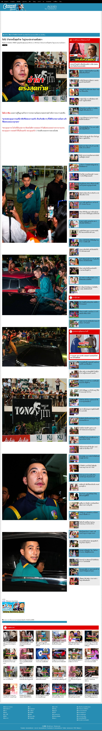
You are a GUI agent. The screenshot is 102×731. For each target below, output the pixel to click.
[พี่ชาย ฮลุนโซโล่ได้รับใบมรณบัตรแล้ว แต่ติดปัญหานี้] (59, 671)
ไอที (55, 712)
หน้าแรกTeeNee (7, 42)
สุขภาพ (6, 718)
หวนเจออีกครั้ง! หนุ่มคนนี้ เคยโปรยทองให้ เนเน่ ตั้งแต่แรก (89, 363)
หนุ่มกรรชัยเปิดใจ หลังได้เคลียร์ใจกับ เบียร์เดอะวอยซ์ (88, 250)
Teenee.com (57, 726)
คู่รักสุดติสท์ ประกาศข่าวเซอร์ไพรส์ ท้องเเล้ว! (58, 643)
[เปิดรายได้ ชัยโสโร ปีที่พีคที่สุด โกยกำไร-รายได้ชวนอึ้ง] (74, 242)
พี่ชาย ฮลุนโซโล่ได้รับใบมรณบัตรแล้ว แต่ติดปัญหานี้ (59, 678)
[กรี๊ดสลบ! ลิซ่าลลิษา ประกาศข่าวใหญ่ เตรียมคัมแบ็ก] (74, 581)
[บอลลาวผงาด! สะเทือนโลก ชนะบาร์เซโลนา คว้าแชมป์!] (74, 323)
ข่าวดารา (6, 1)
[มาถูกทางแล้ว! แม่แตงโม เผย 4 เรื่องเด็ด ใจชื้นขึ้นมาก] (74, 223)
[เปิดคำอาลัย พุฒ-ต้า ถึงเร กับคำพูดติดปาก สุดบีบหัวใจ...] (74, 139)
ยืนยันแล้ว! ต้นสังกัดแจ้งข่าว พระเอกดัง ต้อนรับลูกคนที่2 (26, 678)
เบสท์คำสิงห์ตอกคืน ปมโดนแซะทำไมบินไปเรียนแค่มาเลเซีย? (26, 644)
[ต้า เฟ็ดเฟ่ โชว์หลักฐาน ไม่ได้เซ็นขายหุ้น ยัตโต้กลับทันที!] (74, 289)
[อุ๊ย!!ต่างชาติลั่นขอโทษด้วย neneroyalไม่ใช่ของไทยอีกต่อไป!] (27, 653)
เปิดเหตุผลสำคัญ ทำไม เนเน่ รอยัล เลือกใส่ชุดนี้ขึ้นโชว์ (89, 128)
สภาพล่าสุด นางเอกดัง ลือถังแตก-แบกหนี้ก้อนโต (10, 678)
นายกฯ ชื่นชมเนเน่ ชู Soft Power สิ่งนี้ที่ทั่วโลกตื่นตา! (88, 118)
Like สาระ (24, 1)
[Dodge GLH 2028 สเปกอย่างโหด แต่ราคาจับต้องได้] (59, 653)
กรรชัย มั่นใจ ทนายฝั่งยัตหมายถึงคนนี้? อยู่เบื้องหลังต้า (88, 99)
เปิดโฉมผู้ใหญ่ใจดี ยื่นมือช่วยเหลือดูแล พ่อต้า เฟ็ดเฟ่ (75, 643)
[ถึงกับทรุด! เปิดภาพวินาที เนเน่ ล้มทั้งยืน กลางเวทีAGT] (74, 148)
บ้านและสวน (57, 714)
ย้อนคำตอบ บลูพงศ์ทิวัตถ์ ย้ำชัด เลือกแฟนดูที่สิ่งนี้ (88, 494)
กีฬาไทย (37, 42)
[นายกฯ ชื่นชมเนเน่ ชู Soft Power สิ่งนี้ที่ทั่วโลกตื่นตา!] (74, 120)
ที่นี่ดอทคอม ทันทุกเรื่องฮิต (12, 601)
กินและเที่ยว (32, 716)
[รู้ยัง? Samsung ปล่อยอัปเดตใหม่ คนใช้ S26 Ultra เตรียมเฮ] (43, 636)
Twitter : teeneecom (67, 728)
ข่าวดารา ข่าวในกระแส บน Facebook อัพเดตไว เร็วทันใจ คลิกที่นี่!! (18, 619)
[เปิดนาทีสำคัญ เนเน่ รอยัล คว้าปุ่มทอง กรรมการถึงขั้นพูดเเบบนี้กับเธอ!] (74, 214)
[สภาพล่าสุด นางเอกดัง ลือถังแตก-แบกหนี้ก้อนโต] (10, 671)
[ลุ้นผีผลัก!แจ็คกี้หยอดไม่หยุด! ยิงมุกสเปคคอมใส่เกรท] (74, 421)
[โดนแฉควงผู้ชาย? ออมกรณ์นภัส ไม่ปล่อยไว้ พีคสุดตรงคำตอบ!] (74, 571)
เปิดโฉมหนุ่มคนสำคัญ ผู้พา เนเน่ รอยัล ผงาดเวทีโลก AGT (88, 447)
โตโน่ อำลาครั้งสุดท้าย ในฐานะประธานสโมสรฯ (52, 42)
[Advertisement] (51, 21)
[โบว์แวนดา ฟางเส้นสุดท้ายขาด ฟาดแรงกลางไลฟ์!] (92, 653)
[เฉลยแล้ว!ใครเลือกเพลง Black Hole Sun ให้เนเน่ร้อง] (74, 92)
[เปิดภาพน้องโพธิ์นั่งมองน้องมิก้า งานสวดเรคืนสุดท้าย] (74, 270)
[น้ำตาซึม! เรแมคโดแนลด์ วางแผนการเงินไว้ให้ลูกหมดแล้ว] (74, 176)
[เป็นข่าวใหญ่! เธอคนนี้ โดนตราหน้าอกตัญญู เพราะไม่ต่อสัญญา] (92, 636)
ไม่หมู (34, 1)
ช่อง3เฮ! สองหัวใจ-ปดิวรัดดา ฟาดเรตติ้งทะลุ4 (42, 696)
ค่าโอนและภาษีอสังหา (83, 708)
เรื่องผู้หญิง (31, 718)
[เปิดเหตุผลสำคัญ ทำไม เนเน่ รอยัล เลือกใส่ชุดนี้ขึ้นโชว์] (74, 129)
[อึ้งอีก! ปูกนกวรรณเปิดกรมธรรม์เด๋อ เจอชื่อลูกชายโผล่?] (74, 158)
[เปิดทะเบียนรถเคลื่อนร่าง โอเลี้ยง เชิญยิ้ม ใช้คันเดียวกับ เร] (74, 111)
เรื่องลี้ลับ (31, 712)
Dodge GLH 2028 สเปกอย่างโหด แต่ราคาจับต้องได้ (59, 660)
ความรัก (55, 706)
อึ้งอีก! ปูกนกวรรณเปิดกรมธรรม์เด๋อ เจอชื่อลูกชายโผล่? (89, 156)
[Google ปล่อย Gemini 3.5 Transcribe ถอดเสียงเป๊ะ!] (43, 653)
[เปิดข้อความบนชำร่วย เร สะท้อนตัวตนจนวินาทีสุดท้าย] (74, 383)
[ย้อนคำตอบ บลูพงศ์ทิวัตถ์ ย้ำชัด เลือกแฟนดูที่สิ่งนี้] (74, 496)
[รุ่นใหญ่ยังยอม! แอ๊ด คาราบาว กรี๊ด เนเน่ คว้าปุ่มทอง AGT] (75, 671)
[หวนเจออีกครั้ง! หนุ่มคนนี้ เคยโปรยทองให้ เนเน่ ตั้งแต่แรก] (74, 365)
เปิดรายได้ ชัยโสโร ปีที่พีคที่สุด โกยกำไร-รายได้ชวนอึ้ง (89, 241)
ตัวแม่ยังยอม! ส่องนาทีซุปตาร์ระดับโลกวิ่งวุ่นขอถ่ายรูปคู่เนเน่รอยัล (89, 184)
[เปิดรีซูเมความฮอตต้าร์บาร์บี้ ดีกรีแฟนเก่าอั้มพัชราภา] (74, 515)
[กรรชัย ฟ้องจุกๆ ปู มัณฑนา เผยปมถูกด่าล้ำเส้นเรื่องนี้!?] (74, 83)
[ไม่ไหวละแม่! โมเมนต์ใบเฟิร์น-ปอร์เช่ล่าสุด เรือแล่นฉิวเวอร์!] (74, 477)
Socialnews (48, 1)
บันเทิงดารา (7, 708)
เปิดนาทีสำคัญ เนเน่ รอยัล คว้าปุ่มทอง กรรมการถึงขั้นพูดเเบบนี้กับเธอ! (89, 212)
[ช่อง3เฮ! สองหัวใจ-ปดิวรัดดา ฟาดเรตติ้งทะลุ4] (43, 689)
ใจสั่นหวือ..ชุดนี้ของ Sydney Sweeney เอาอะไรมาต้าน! (87, 523)
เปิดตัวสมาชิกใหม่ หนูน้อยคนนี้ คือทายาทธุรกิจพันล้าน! (88, 400)
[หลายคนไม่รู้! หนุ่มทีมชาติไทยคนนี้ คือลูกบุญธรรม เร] (92, 689)
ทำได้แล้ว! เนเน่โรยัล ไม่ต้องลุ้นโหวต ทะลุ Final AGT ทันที (88, 466)
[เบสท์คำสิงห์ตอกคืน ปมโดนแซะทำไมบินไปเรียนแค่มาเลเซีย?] (27, 636)
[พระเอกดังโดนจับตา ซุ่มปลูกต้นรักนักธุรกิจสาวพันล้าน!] (74, 543)
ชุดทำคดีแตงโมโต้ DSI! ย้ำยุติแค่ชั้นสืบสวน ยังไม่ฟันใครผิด (89, 259)
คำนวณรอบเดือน (82, 716)
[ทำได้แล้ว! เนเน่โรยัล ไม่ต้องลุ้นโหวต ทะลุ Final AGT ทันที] (74, 468)
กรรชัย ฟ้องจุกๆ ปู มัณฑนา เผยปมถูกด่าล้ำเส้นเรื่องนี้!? (88, 81)
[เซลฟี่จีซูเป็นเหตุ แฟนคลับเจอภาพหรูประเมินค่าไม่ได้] (74, 440)
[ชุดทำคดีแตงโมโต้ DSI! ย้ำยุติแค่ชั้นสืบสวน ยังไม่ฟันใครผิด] (74, 261)
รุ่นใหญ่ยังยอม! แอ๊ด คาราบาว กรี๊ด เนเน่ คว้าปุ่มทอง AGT (74, 679)
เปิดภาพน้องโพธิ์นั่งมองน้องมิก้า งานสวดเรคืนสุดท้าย (88, 269)
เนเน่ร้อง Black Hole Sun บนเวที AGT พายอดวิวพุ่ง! (9, 696)
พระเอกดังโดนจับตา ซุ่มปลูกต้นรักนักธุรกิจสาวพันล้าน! (88, 541)
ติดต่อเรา (78, 728)
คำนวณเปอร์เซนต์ (82, 710)
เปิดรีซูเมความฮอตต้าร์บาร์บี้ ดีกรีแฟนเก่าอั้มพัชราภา (88, 513)
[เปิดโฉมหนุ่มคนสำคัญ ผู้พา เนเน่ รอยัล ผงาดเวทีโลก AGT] (74, 449)
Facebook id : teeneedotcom (54, 728)
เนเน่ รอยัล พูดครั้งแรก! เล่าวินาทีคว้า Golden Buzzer (88, 203)
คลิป (6, 712)
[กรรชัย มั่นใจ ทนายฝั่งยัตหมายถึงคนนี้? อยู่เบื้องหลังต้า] (74, 101)
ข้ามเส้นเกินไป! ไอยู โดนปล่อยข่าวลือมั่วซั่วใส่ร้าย (25, 696)
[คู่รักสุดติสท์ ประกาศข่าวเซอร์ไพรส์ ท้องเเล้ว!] (59, 636)
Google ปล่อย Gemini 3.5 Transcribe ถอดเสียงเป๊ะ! (42, 660)
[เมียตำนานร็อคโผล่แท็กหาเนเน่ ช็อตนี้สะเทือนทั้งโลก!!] (74, 73)
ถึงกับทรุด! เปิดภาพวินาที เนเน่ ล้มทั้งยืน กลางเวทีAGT (88, 146)
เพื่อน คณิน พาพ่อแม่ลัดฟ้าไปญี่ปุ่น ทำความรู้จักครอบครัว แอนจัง (89, 372)
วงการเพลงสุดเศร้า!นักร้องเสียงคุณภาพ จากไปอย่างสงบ (9, 644)
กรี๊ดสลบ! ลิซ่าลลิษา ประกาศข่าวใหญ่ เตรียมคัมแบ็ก (88, 579)
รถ (43, 1)
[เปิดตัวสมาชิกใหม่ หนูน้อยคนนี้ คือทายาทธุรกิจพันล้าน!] (74, 402)
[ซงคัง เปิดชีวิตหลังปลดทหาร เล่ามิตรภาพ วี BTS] (75, 653)
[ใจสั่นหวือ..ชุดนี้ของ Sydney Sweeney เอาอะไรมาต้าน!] (74, 524)
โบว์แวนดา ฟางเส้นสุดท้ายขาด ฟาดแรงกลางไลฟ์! (91, 660)
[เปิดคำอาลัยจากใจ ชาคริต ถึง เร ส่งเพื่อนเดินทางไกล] (74, 195)
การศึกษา (55, 1)
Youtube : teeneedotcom (27, 728)
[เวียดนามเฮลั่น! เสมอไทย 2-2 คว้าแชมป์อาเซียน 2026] (74, 314)
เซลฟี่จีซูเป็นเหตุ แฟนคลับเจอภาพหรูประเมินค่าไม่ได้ (88, 438)
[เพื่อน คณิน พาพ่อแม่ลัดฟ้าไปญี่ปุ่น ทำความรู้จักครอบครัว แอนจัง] (74, 374)
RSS (75, 728)
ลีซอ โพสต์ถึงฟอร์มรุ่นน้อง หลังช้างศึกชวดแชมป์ (42, 678)
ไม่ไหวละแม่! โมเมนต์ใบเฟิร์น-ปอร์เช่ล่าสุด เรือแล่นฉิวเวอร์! (87, 475)
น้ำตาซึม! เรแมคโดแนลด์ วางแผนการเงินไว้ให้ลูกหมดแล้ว (88, 175)
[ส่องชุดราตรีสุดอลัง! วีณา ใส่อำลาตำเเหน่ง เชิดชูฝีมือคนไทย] (74, 553)
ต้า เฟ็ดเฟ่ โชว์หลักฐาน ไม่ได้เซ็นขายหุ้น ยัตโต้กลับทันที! (88, 288)
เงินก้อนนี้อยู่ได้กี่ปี (82, 718)
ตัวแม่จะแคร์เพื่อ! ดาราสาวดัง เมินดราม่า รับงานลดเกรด (9, 661)
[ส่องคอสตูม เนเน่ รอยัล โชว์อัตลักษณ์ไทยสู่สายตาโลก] (74, 458)
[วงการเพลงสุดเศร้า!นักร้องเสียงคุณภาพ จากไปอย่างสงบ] (10, 636)
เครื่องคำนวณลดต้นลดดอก (84, 706)
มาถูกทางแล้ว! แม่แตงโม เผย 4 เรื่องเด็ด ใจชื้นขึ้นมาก (88, 222)
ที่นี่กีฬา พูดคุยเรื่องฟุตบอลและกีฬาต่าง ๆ (23, 42)
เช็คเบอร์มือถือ (57, 716)
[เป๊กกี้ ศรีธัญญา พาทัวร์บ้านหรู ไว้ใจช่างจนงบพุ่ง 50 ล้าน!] (74, 392)
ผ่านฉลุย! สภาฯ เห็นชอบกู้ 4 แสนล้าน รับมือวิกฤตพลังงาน (91, 679)
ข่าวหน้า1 (13, 1)
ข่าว (6, 710)
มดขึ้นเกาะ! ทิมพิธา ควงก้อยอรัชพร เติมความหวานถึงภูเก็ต (89, 504)
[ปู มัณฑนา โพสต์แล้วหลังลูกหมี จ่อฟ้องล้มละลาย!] (74, 167)
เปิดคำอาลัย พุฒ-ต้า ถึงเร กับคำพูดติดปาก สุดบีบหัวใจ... (89, 137)
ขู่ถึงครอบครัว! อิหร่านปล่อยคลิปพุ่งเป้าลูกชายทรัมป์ (75, 696)
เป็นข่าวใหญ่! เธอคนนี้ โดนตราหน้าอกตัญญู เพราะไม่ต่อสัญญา (91, 644)
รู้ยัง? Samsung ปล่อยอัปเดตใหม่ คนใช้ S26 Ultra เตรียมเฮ (43, 644)
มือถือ (30, 714)
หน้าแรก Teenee (9, 706)
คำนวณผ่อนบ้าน (82, 712)
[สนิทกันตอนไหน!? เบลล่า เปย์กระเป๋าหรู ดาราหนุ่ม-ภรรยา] (74, 534)
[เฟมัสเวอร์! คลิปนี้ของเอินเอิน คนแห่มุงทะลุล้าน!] (74, 487)
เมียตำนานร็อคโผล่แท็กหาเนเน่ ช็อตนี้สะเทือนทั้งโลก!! (89, 71)
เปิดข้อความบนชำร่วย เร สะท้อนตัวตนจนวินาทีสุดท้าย (89, 381)
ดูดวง (55, 718)
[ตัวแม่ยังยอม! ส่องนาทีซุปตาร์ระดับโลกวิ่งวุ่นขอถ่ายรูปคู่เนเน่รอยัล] (74, 186)
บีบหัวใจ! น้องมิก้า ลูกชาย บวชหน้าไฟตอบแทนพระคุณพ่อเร (87, 428)
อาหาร (39, 1)
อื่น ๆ (61, 1)
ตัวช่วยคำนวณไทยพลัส (83, 720)
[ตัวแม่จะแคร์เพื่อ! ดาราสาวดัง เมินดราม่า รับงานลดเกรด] (10, 653)
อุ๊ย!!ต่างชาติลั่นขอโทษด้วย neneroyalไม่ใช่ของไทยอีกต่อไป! (26, 661)
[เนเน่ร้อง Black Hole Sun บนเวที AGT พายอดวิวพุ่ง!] (10, 689)
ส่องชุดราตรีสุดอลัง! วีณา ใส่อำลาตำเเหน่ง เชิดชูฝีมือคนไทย (88, 551)
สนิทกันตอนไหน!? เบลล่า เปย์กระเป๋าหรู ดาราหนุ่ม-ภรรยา (87, 532)
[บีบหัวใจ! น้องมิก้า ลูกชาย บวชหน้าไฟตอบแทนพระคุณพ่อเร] (74, 430)
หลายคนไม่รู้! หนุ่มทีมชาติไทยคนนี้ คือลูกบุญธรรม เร (91, 696)
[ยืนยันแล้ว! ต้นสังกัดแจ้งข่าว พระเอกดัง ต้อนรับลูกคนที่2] (27, 671)
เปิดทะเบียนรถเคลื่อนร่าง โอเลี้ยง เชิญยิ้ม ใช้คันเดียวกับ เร (88, 109)
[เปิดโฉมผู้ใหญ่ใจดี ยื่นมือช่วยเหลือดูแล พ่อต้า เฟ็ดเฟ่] (75, 636)
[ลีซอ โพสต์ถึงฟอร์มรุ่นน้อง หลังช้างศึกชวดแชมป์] (74, 304)
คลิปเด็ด (18, 1)
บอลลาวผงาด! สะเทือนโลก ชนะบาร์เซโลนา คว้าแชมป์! (89, 322)
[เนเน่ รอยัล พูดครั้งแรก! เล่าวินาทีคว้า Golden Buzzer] (74, 205)
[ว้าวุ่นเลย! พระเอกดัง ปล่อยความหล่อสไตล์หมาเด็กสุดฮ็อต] (84, 343)
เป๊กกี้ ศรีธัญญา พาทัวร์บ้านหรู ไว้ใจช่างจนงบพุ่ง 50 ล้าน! (89, 391)
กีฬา (30, 1)
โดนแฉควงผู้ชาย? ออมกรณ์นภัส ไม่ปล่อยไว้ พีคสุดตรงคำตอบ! (89, 570)
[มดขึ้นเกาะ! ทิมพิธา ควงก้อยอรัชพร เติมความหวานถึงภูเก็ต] (74, 505)
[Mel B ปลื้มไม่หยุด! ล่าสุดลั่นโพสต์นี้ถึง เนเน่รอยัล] (74, 411)
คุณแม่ (55, 710)
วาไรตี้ (6, 714)
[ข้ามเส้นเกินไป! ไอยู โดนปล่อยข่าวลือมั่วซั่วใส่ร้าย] (27, 689)
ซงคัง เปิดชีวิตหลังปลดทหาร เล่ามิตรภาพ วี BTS (75, 660)
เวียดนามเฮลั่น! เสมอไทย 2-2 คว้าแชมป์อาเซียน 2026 (88, 312)
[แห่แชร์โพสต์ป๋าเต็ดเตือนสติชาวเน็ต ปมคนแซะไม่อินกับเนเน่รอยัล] (84, 52)
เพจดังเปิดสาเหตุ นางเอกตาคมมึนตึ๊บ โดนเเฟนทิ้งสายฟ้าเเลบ (88, 231)
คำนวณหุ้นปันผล (82, 714)
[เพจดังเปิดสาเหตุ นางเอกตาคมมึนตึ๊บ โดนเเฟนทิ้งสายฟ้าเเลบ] (74, 233)
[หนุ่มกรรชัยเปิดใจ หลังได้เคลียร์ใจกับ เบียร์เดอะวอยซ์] (74, 252)
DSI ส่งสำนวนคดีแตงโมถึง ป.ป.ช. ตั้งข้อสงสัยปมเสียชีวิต (88, 278)
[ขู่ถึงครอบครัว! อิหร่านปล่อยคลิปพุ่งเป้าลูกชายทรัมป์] (75, 689)
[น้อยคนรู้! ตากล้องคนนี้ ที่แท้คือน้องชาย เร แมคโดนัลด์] (74, 562)
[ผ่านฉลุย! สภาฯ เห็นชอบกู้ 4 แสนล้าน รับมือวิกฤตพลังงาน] (92, 671)
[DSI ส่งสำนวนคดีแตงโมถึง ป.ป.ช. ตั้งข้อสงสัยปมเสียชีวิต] (74, 280)
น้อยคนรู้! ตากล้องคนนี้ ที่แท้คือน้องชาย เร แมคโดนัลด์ (89, 560)
